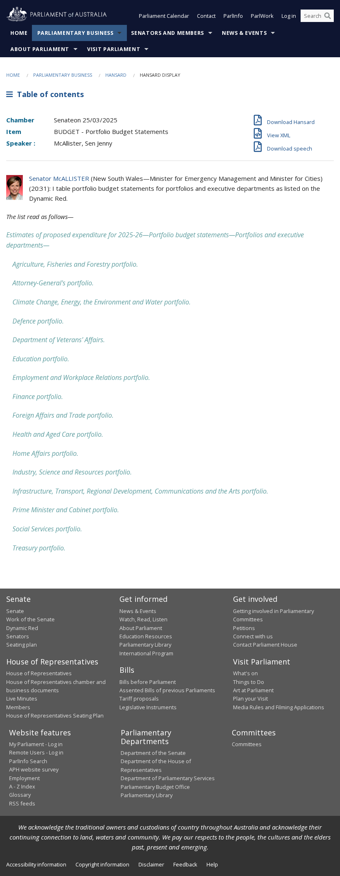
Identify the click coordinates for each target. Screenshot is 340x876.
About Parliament (39, 49)
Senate (15, 611)
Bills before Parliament (147, 682)
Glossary (20, 794)
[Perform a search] (327, 16)
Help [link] (212, 864)
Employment (24, 778)
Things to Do (248, 682)
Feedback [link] (185, 864)
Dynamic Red (22, 628)
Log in (289, 15)
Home (19, 32)
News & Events (244, 32)
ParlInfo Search (28, 761)
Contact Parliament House (265, 644)
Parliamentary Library (145, 644)
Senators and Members (167, 32)
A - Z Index (22, 786)
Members (18, 707)
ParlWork (262, 15)
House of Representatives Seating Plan (55, 715)
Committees (247, 744)
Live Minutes (21, 698)
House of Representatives (39, 673)
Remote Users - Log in (36, 752)
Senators (17, 636)
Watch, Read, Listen (143, 619)
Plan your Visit (250, 698)
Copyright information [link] (102, 864)
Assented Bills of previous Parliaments (167, 690)
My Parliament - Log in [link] (36, 744)
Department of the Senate (153, 753)
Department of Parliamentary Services (168, 778)
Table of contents (48, 94)
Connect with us (253, 636)
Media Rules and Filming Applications (278, 707)
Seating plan (21, 644)
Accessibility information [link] (36, 864)
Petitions (244, 628)
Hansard (115, 75)
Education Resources (145, 636)
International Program (146, 653)
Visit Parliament (113, 49)
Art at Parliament (253, 690)
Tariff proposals (139, 698)
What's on (245, 673)
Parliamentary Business (75, 32)
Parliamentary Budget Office (155, 787)
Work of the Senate (30, 619)
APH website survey (33, 769)
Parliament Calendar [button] (164, 15)
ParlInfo (233, 15)
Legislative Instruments (148, 707)
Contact (206, 15)
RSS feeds (22, 803)
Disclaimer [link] (151, 864)
